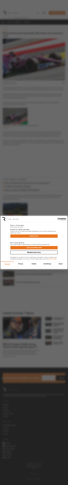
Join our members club (34, 247)
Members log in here (34, 252)
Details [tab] (34, 264)
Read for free (34, 236)
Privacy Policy (53, 259)
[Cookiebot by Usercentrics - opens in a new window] (59, 219)
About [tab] (61, 264)
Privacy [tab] (20, 264)
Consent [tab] (7, 264)
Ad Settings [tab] (47, 264)
